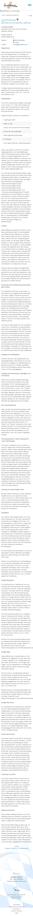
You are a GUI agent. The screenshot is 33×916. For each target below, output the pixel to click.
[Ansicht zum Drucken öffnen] (31, 16)
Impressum (16, 909)
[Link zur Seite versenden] (28, 16)
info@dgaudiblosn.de (20, 44)
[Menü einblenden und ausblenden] (30, 5)
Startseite (16, 904)
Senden (7, 848)
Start (4, 15)
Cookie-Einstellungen (10, 19)
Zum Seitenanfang (22, 848)
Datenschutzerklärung (16, 906)
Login (16, 913)
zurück (16, 846)
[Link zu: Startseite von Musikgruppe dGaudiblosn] (16, 5)
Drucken (13, 848)
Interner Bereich (16, 911)
